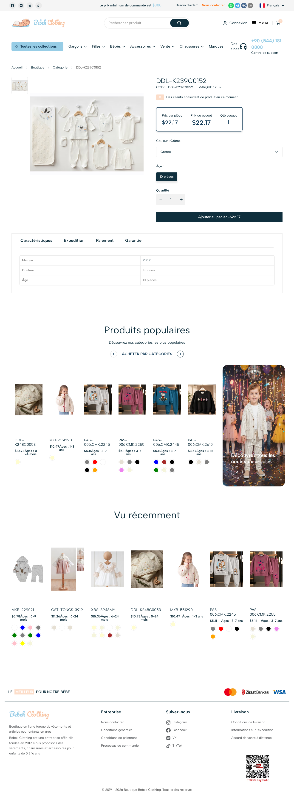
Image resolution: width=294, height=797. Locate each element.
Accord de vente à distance (251, 738)
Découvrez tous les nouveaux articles (253, 458)
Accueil (17, 67)
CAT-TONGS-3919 (67, 610)
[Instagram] (30, 5)
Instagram (179, 722)
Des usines (234, 46)
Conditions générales (117, 730)
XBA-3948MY (103, 610)
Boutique (37, 67)
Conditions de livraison (248, 722)
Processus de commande (120, 746)
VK (174, 738)
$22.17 (201, 122)
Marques (216, 46)
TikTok (177, 746)
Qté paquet (228, 115)
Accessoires (140, 46)
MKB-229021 (22, 610)
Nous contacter (213, 5)
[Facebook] (12, 5)
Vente (165, 46)
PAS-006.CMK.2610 (200, 442)
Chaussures (189, 46)
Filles (96, 46)
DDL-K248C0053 (25, 442)
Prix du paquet (201, 115)
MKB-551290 (60, 440)
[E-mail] (250, 5)
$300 (157, 5)
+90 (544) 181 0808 (266, 44)
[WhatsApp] (231, 5)
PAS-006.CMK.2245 (97, 442)
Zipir (218, 87)
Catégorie (60, 67)
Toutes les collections (38, 46)
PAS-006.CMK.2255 (131, 442)
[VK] (21, 5)
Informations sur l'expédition (252, 730)
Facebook (179, 730)
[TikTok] (38, 5)
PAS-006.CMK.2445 (166, 442)
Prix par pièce (172, 115)
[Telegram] (237, 5)
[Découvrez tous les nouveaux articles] (237, 472)
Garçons (75, 46)
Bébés (115, 46)
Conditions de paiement (119, 738)
